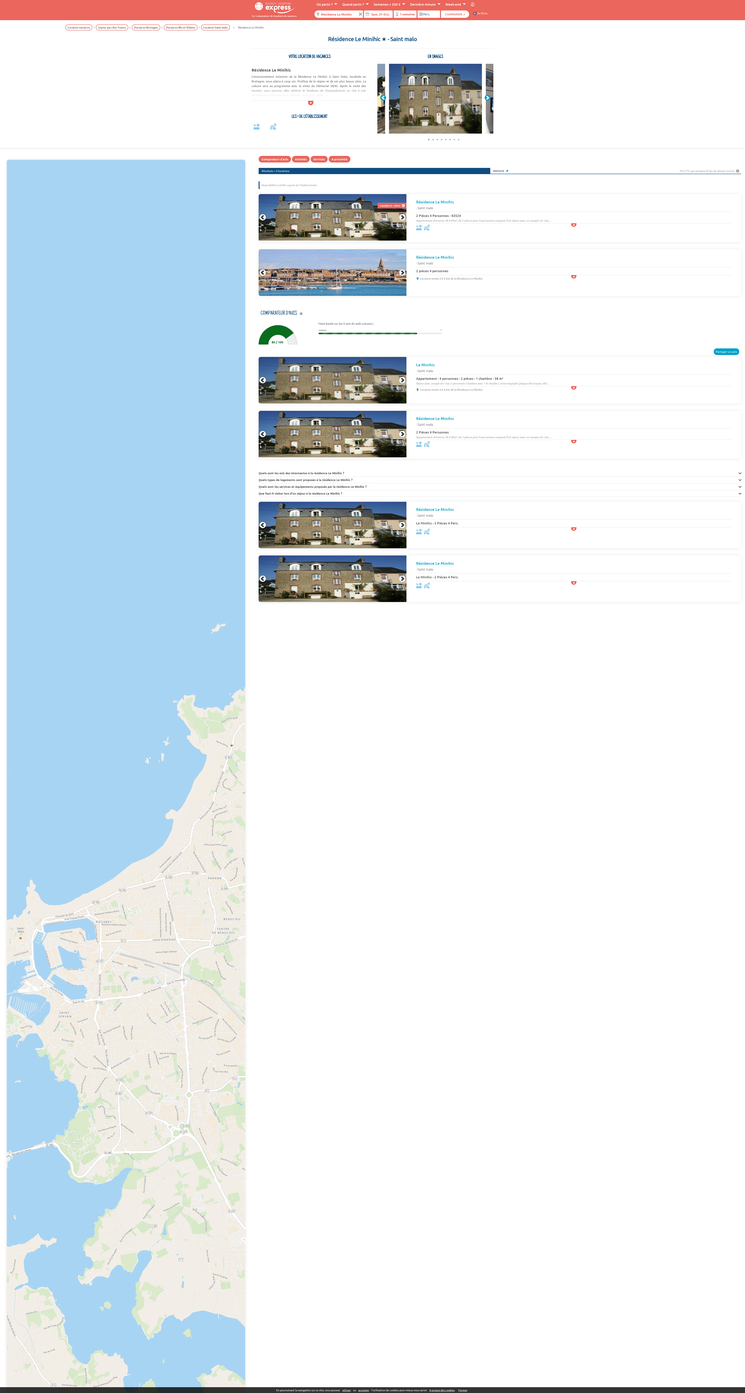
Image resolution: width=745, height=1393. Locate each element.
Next (487, 98)
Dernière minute (423, 4)
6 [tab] (450, 139)
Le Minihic (425, 364)
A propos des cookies (442, 1390)
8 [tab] (458, 139)
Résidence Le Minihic (435, 201)
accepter (363, 1390)
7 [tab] (454, 139)
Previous (383, 98)
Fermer (462, 1390)
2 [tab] (433, 139)
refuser (346, 1390)
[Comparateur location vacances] (274, 7)
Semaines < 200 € (387, 4)
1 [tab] (429, 139)
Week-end (453, 4)
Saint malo (425, 208)
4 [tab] (441, 139)
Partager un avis (726, 351)
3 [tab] (437, 139)
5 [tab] (446, 139)
